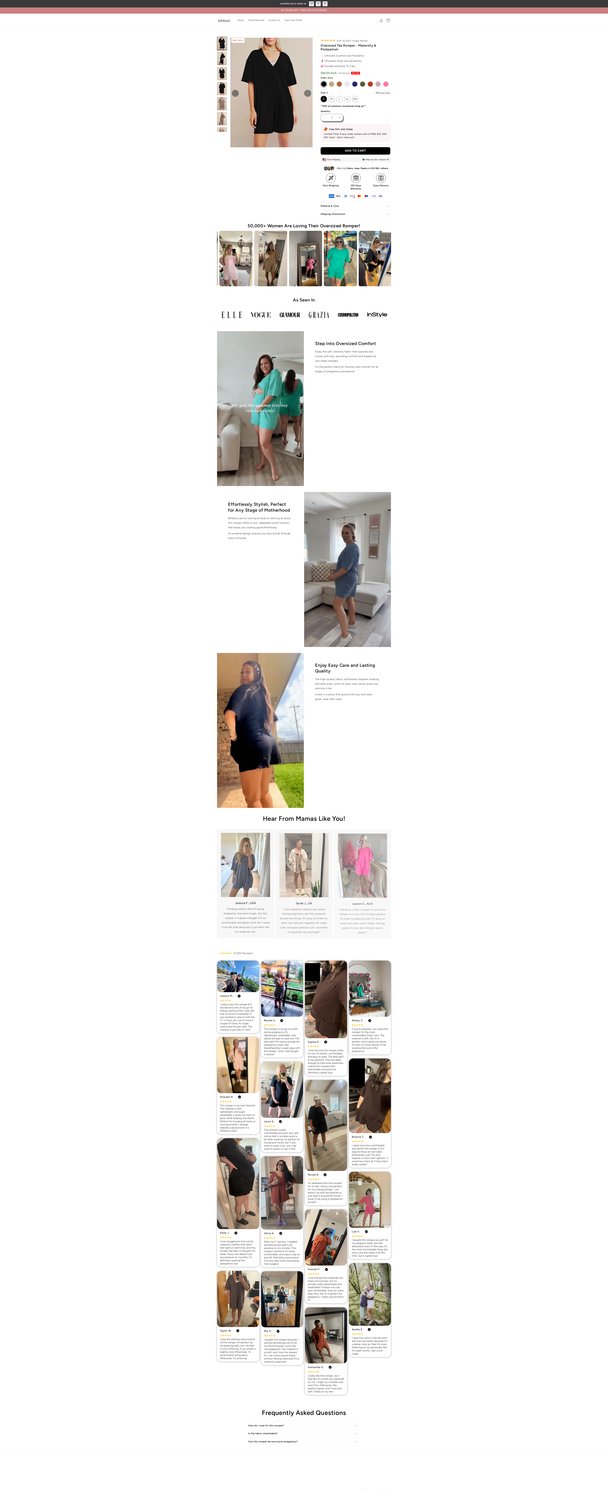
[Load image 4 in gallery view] (222, 88)
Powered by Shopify (250, 1499)
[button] (388, 20)
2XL (355, 99)
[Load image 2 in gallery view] (222, 58)
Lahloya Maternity (233, 1499)
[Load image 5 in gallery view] (222, 103)
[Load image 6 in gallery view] (222, 118)
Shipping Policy (311, 1460)
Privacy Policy (274, 1460)
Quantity (325, 111)
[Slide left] (235, 93)
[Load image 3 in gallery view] (222, 73)
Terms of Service (332, 1460)
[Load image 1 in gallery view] (222, 43)
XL (347, 99)
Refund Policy (292, 1460)
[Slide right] (307, 93)
